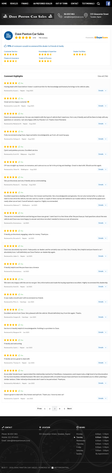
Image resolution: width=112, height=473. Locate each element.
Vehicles (14, 3)
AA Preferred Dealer (42, 3)
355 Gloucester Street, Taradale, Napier (54, 434)
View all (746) (103, 76)
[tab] (56, 87)
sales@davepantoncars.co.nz (74, 17)
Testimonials (88, 3)
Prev (39, 409)
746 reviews (43, 38)
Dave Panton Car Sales (29, 33)
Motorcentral (61, 468)
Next (69, 409)
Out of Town (61, 3)
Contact (74, 3)
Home (4, 3)
